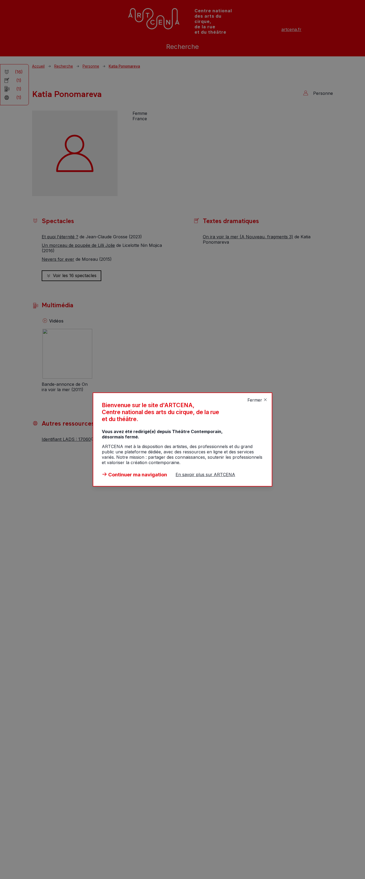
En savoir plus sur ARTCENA (205, 474)
